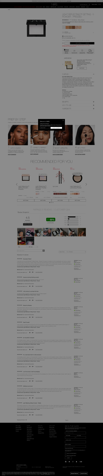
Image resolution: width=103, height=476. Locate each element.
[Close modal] (63, 120)
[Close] (101, 473)
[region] (51, 473)
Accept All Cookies (83, 473)
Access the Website (56, 127)
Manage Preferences (74, 473)
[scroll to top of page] (101, 467)
